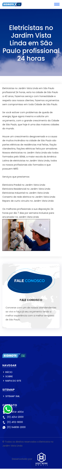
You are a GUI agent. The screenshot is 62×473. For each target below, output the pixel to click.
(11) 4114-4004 (15, 411)
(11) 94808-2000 (16, 427)
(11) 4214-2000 (15, 417)
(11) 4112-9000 (15, 422)
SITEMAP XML (12, 396)
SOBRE (9, 376)
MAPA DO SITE (13, 380)
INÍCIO (8, 372)
